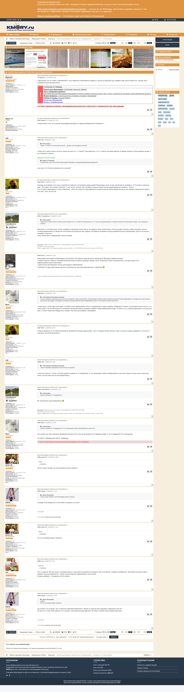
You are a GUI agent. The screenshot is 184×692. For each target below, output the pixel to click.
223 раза (16, 319)
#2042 (39, 140)
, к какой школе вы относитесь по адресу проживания (70, 96)
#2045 (39, 255)
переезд (162, 95)
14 (70, 43)
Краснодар (166, 112)
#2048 (39, 362)
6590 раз (16, 516)
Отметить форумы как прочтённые (148, 671)
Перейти (147, 655)
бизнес (164, 122)
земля (171, 118)
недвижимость (163, 102)
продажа (160, 115)
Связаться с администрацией (147, 665)
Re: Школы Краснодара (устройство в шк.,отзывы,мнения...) (53, 118)
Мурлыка (8, 77)
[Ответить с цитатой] (148, 110)
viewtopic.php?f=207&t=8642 (53, 517)
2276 (65, 43)
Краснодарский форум (113, 681)
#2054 (39, 561)
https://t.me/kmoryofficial (48, 16)
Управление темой (26, 43)
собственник (162, 109)
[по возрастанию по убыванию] (102, 637)
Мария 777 (9, 119)
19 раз (16, 205)
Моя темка (40, 244)
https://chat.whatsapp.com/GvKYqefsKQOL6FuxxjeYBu (61, 9)
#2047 (39, 328)
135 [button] (122, 43)
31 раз (15, 151)
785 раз (16, 92)
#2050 (39, 422)
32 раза (16, 204)
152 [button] (144, 43)
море (159, 112)
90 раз (16, 480)
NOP (6, 190)
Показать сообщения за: (47, 637)
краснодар (162, 99)
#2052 (39, 491)
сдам (159, 125)
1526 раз (16, 283)
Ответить (12, 43)
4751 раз (16, 586)
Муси (7, 304)
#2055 (39, 595)
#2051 (39, 457)
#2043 (39, 182)
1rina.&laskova (10, 224)
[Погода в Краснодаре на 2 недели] (174, 69)
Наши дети (51, 39)
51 (75, 43)
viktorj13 (110, 673)
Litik (6, 138)
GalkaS (7, 502)
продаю (160, 119)
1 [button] (116, 43)
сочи (170, 122)
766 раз (16, 585)
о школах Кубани (57, 98)
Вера (7, 269)
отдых (166, 118)
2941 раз (16, 518)
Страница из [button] (102, 43)
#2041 (39, 120)
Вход (156, 20)
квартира (161, 105)
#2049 (39, 389)
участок (172, 108)
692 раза (16, 90)
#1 (38, 77)
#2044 (39, 216)
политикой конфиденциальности (51, 672)
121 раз (16, 152)
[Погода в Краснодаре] (167, 67)
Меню (14, 20)
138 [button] (134, 43)
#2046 (39, 293)
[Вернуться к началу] (152, 114)
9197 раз (16, 238)
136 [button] (126, 43)
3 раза (15, 479)
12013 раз (16, 239)
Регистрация (171, 20)
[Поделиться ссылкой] (151, 110)
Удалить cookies (142, 668)
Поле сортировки (74, 637)
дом (171, 95)
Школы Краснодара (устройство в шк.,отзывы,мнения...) (52, 75)
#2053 (39, 527)
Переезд (168, 115)
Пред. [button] (113, 43)
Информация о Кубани (39, 39)
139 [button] (138, 43)
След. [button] (149, 43)
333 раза (16, 317)
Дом (174, 122)
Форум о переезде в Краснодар (19, 39)
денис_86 (8, 465)
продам (169, 105)
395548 (57, 43)
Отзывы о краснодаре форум (96, 681)
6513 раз (16, 284)
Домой (9, 20)
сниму (159, 122)
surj (6, 572)
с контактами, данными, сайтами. (65, 89)
